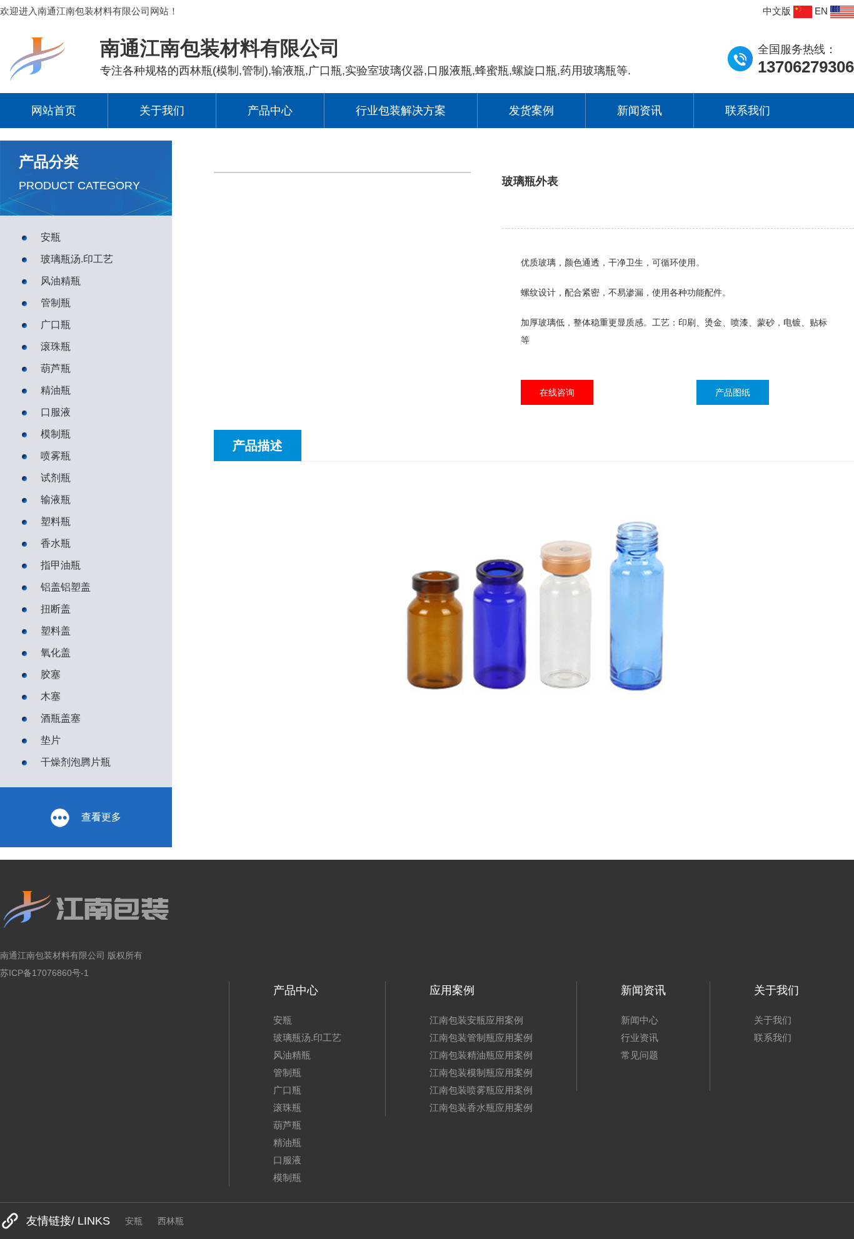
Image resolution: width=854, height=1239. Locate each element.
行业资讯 (639, 1037)
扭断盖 (56, 609)
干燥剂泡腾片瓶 (76, 762)
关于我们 (161, 110)
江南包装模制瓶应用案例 (481, 1072)
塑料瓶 (56, 521)
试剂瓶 (56, 477)
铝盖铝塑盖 (66, 587)
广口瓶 (56, 324)
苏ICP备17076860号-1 (44, 973)
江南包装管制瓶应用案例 (481, 1037)
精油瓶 (56, 390)
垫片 (51, 740)
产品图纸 (732, 392)
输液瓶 (56, 499)
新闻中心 (639, 1020)
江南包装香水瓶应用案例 (481, 1107)
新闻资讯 (639, 110)
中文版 (778, 11)
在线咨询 (557, 392)
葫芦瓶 (56, 368)
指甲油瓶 (61, 565)
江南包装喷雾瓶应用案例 (481, 1090)
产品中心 (270, 110)
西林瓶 (171, 1221)
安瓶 (51, 237)
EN (822, 11)
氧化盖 (56, 652)
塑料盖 (56, 630)
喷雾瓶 (56, 455)
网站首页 (53, 110)
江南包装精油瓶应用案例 (481, 1055)
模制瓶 (56, 434)
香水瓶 (56, 543)
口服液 (56, 412)
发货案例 (531, 110)
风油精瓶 (61, 281)
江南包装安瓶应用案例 (476, 1020)
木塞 (51, 696)
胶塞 (51, 674)
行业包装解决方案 (401, 110)
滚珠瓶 (56, 346)
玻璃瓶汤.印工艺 (77, 259)
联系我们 (747, 110)
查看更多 (100, 817)
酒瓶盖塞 (61, 718)
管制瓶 (56, 302)
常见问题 (639, 1055)
